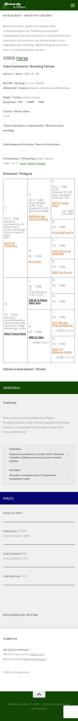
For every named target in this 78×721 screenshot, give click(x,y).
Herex (22, 58)
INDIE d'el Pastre (62, 272)
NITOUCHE (35, 262)
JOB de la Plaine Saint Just (38, 301)
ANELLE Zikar (36, 337)
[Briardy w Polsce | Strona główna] (19, 5)
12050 (14, 531)
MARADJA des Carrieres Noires (38, 217)
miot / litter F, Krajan (32, 163)
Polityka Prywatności (16, 672)
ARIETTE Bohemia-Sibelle (62, 350)
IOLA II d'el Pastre (62, 232)
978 (14, 553)
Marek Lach (37, 654)
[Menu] (73, 5)
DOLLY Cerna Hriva (15, 334)
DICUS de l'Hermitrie (10, 244)
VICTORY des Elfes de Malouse (62, 324)
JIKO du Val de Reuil (60, 204)
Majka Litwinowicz (34, 659)
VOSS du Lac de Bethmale (61, 252)
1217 (15, 576)
